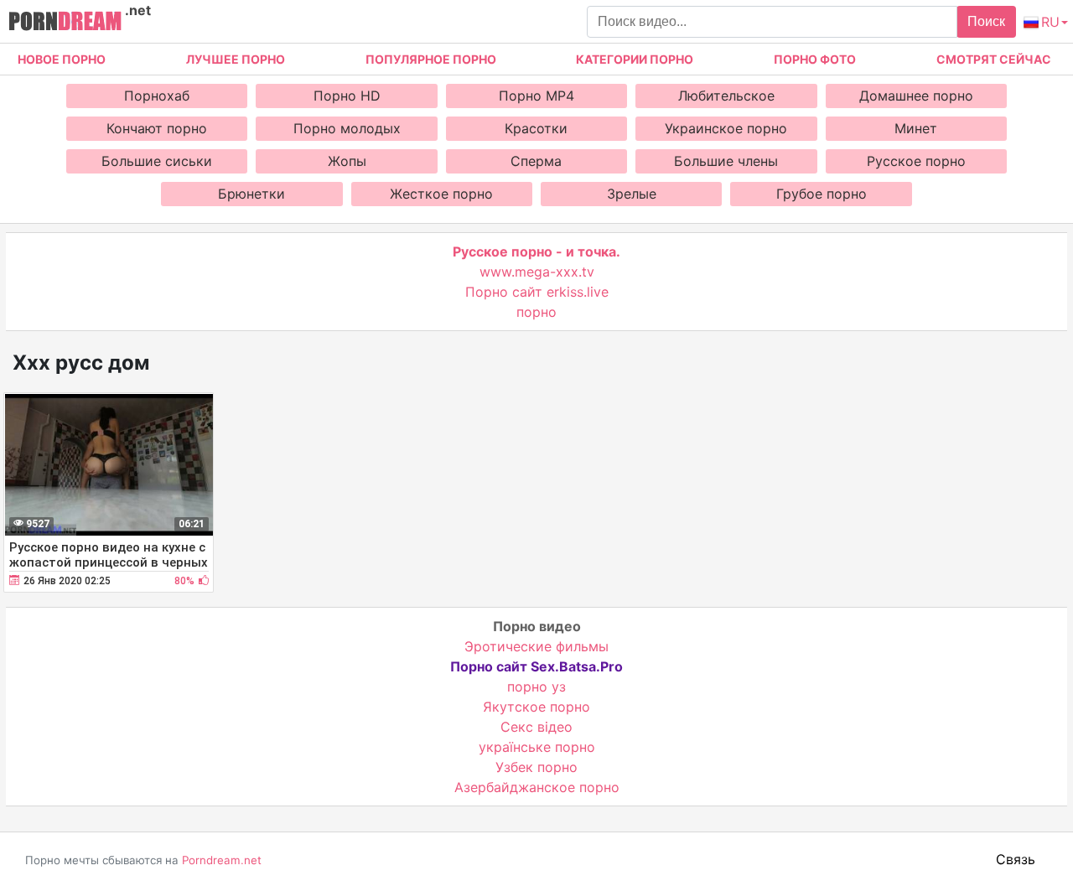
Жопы (347, 161)
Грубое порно (821, 193)
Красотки (536, 128)
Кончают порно (156, 128)
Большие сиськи (156, 161)
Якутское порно (536, 706)
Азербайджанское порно (536, 787)
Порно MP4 (536, 95)
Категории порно (634, 59)
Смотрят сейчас (993, 59)
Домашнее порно (916, 95)
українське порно (537, 746)
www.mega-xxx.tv (536, 271)
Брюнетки (251, 193)
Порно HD (347, 95)
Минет (915, 128)
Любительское (726, 95)
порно (536, 311)
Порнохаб (156, 95)
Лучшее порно (235, 59)
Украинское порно (726, 128)
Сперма (536, 161)
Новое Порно (62, 59)
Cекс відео (536, 726)
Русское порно (916, 161)
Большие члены (726, 161)
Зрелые (631, 193)
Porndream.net (222, 860)
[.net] (65, 23)
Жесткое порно (441, 193)
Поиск (986, 21)
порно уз (536, 686)
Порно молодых (347, 128)
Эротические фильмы (536, 646)
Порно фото (815, 59)
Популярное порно (430, 59)
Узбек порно (536, 767)
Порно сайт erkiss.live (537, 291)
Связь (1015, 859)
